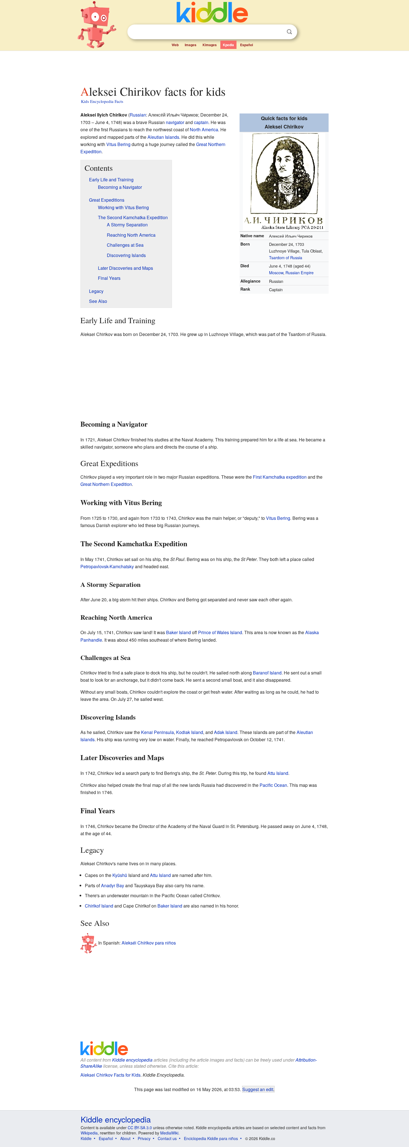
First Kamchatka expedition (280, 477)
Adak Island (225, 732)
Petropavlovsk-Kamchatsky (107, 566)
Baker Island (178, 632)
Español (246, 44)
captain (201, 122)
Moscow (276, 272)
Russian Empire (299, 272)
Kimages (210, 44)
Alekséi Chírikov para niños (149, 943)
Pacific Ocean (273, 785)
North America (204, 129)
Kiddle (86, 1138)
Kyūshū (119, 875)
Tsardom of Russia (285, 257)
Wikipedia (89, 1133)
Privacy (144, 1138)
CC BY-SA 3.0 (140, 1127)
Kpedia (228, 44)
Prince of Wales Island (220, 632)
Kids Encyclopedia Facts (102, 101)
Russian (138, 115)
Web (175, 44)
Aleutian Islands (163, 137)
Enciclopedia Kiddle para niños (211, 1138)
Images (190, 44)
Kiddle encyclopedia (132, 1060)
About (125, 1138)
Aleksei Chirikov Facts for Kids (110, 1075)
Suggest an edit (257, 1089)
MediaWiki (169, 1133)
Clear (278, 32)
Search (289, 32)
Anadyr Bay (112, 885)
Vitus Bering (118, 144)
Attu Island (277, 773)
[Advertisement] (204, 66)
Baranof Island (267, 672)
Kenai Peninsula (157, 732)
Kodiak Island (189, 732)
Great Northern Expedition (106, 484)
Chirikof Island (99, 906)
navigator (175, 122)
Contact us (167, 1138)
